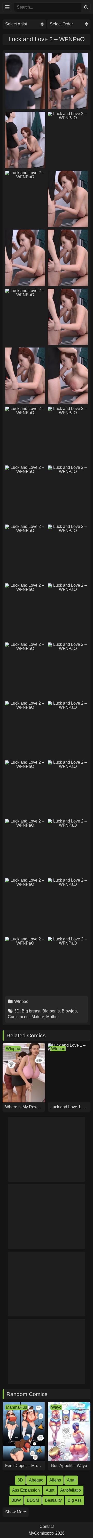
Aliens (55, 1480)
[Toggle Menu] (7, 7)
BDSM (33, 1500)
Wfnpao (21, 1001)
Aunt (50, 1490)
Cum (12, 1017)
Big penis (51, 1011)
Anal (71, 1480)
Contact (47, 1527)
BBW (16, 1500)
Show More (15, 1512)
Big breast (31, 1011)
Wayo (56, 1407)
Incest (24, 1017)
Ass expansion (26, 1490)
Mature (38, 1017)
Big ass (75, 1500)
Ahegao (36, 1480)
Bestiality (53, 1500)
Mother (52, 1017)
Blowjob (69, 1011)
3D (17, 1011)
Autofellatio (70, 1490)
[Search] (85, 7)
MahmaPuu (16, 1407)
